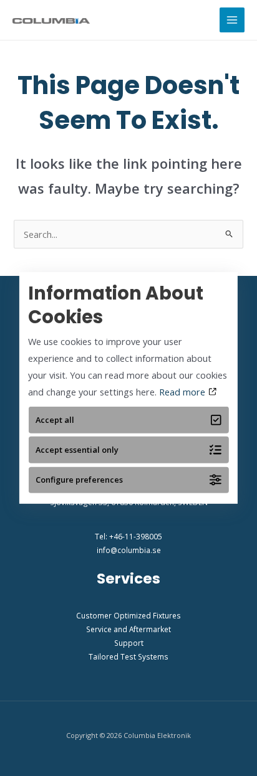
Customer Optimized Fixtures (128, 615)
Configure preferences (79, 479)
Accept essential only (77, 449)
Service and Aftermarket (128, 629)
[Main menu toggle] (232, 19)
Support (128, 643)
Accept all (55, 419)
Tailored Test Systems (128, 656)
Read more (183, 392)
